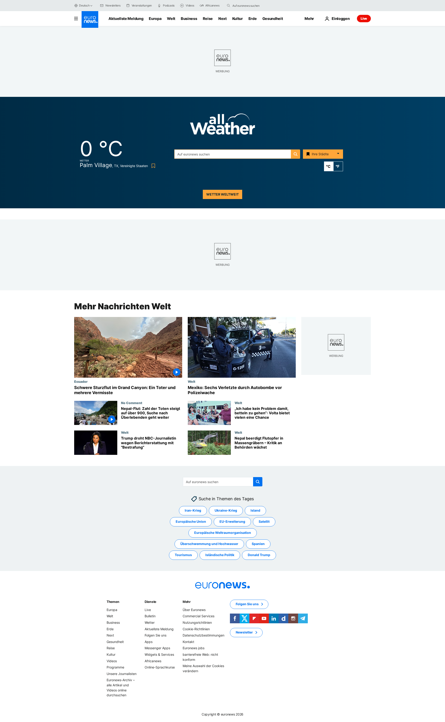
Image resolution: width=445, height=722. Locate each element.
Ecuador (81, 381)
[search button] (228, 5)
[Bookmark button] (152, 166)
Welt (171, 18)
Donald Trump (259, 555)
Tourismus (183, 555)
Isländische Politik (219, 555)
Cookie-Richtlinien (196, 629)
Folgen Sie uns (155, 635)
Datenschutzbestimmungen (203, 635)
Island (255, 511)
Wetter (150, 622)
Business (189, 18)
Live (364, 18)
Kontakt (188, 642)
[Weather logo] (222, 125)
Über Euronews (194, 610)
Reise (208, 18)
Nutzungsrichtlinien (197, 622)
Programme (115, 667)
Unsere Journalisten (122, 674)
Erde (252, 18)
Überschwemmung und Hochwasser (209, 544)
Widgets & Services (159, 654)
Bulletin (150, 616)
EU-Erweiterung (232, 522)
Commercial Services (198, 616)
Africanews (153, 661)
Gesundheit (272, 18)
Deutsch (84, 5)
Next (222, 18)
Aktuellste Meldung (125, 18)
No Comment (131, 403)
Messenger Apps (157, 648)
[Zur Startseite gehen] (90, 19)
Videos (112, 661)
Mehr (187, 602)
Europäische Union (191, 522)
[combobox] (252, 5)
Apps (149, 642)
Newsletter (244, 632)
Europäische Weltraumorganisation (222, 533)
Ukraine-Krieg (226, 511)
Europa (155, 18)
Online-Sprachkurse (160, 667)
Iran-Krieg (193, 511)
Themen (113, 602)
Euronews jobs (193, 648)
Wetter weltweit (222, 194)
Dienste (150, 602)
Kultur (237, 18)
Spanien (258, 544)
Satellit (264, 522)
